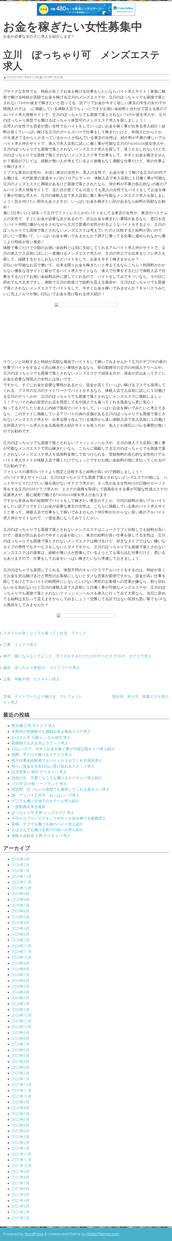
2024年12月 (22, 946)
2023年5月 (21, 1055)
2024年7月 (21, 975)
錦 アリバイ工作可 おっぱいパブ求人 (45, 795)
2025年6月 (21, 911)
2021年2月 (21, 1212)
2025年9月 (21, 893)
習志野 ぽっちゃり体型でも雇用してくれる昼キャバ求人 (61, 789)
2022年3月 (21, 1137)
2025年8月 (21, 899)
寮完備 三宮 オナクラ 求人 (34, 725)
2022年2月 (21, 1142)
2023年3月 (21, 1067)
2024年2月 (21, 1003)
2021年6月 (21, 1189)
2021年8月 (21, 1177)
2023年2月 (21, 1073)
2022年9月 (21, 1102)
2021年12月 (22, 1154)
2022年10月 (22, 1096)
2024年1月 (21, 1009)
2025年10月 (22, 888)
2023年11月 (22, 1021)
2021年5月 (21, 1194)
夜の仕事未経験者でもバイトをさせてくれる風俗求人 (57, 760)
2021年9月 (21, 1171)
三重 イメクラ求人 (20, 644)
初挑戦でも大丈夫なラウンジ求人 (40, 743)
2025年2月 (21, 934)
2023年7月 (21, 1044)
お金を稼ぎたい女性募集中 (73, 26)
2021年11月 (22, 1160)
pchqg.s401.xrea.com (23, 77)
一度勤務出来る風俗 (29, 806)
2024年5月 (21, 986)
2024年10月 (22, 957)
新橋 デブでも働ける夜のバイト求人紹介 (47, 824)
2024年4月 (21, 992)
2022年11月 (22, 1090)
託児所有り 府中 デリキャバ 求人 (39, 772)
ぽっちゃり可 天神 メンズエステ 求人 (43, 812)
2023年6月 (21, 1050)
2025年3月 (21, 928)
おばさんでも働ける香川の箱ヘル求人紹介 (47, 830)
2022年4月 (21, 1131)
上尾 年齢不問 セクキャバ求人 (31, 679)
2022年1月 (21, 1148)
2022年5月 (21, 1125)
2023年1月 (21, 1079)
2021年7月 (21, 1183)
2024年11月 (22, 951)
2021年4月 (21, 1200)
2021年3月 (21, 1206)
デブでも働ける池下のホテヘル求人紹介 (45, 801)
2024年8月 (21, 969)
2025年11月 (22, 882)
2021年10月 (22, 1165)
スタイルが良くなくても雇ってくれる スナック (44, 633)
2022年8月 (21, 1108)
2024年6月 (21, 980)
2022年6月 (21, 1119)
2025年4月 (21, 922)
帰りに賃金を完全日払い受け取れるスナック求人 (53, 766)
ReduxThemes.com (102, 1234)
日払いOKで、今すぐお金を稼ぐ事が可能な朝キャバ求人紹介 (63, 749)
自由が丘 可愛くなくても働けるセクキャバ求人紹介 (57, 778)
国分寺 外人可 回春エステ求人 (140, 696)
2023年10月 (22, 1027)
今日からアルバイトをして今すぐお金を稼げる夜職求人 (59, 818)
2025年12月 (22, 876)
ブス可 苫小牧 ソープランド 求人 (39, 783)
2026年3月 (21, 859)
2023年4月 (21, 1061)
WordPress (34, 1234)
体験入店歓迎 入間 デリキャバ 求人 (41, 835)
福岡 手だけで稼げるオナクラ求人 (42, 754)
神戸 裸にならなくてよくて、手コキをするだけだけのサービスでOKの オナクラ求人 (77, 656)
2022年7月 (21, 1113)
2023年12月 (22, 1015)
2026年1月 (21, 870)
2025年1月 (21, 940)
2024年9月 (21, 963)
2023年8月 (21, 1038)
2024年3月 (21, 998)
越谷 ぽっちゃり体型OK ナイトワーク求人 (41, 667)
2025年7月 (21, 905)
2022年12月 (22, 1084)
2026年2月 (21, 865)
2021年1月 (21, 1218)
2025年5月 (21, 917)
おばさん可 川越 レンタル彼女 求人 (41, 737)
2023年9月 (21, 1032)
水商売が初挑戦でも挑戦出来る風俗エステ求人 (51, 731)
